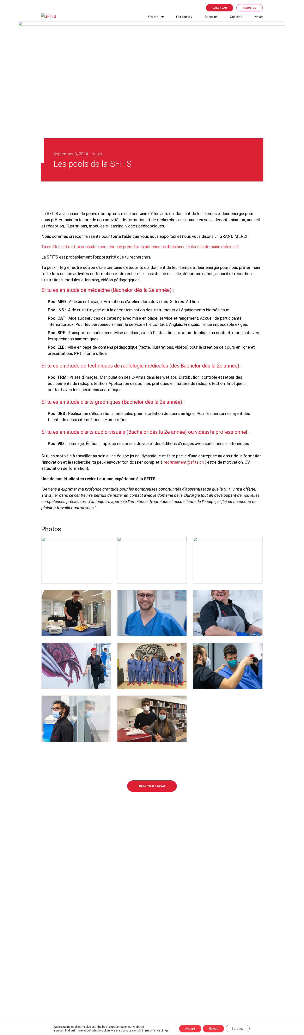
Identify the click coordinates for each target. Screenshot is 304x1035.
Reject (213, 1028)
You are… (154, 17)
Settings (237, 1028)
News (258, 17)
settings (163, 1030)
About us (211, 17)
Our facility (184, 17)
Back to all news (152, 786)
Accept (190, 1028)
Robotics (249, 7)
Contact (236, 17)
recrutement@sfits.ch (184, 462)
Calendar (219, 7)
